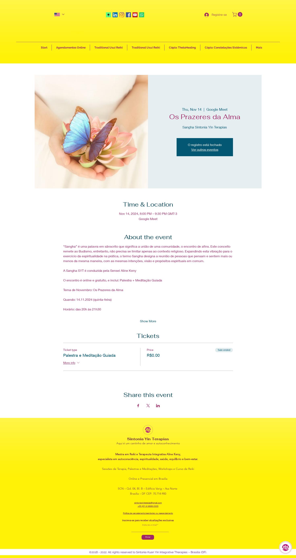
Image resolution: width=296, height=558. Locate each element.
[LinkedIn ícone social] (115, 14)
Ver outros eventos (204, 149)
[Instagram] (121, 14)
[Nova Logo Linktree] (108, 14)
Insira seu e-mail (149, 525)
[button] (237, 14)
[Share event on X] (148, 405)
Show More (148, 321)
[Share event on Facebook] (138, 405)
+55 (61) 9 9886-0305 (148, 506)
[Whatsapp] (141, 14)
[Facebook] (128, 14)
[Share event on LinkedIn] (158, 405)
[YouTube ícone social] (135, 14)
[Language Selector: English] (59, 14)
